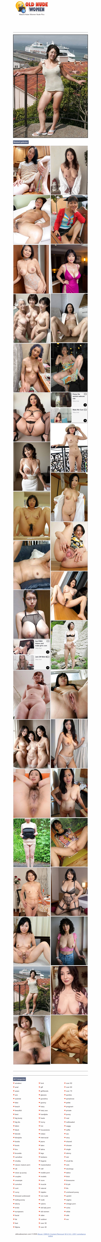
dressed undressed (21, 1196)
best (15, 1114)
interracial (43, 1138)
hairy (41, 1107)
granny (42, 1103)
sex (66, 1134)
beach (16, 1107)
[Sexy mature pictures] (31, 565)
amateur (17, 1083)
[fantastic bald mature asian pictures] (69, 694)
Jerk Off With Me (41, 657)
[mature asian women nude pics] (50, 137)
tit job (67, 1184)
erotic (16, 1208)
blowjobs (17, 1138)
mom (42, 1180)
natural (42, 1188)
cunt (15, 1188)
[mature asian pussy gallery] (69, 447)
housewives (44, 1130)
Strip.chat (76, 401)
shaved (68, 1141)
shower (68, 1145)
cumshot (17, 1184)
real (66, 1118)
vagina (67, 1200)
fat (15, 1219)
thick (67, 1176)
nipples (42, 1192)
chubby (17, 1161)
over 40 (43, 1227)
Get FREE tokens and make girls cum (41, 643)
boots (16, 1145)
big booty (17, 1118)
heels (42, 1118)
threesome (69, 1180)
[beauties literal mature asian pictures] (31, 793)
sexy (67, 1138)
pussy (67, 1114)
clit (15, 1169)
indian (42, 1134)
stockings (68, 1169)
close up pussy (20, 1173)
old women (44, 1212)
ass (15, 1095)
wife (66, 1215)
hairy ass (43, 1110)
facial (16, 1215)
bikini (16, 1126)
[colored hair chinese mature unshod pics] (31, 219)
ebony (16, 1204)
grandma (43, 1099)
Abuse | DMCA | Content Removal (51, 1234)
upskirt (67, 1196)
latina (42, 1149)
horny (42, 1122)
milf (41, 1169)
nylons (42, 1204)
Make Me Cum (78, 410)
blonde (16, 1134)
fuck (41, 1083)
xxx (66, 1219)
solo (66, 1165)
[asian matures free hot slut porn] (69, 546)
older (42, 1215)
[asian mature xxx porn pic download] (69, 497)
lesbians (43, 1157)
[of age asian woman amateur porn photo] (69, 219)
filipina (16, 1227)
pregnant (68, 1107)
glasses (43, 1095)
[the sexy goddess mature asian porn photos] (31, 417)
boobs (16, 1141)
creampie (17, 1180)
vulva (67, 1208)
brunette (17, 1153)
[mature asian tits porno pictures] (31, 941)
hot (41, 1126)
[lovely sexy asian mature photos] (31, 744)
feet (15, 1223)
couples (17, 1176)
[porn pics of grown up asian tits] (31, 515)
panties (68, 1095)
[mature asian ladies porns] (31, 694)
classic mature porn (21, 1165)
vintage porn (70, 1204)
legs (41, 1153)
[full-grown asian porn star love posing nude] (69, 891)
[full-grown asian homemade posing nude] (69, 1039)
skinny (67, 1153)
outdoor (43, 1219)
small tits (68, 1161)
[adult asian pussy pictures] (69, 170)
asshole (17, 1099)
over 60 (68, 1087)
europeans (18, 1212)
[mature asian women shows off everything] (69, 367)
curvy (16, 1192)
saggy (67, 1126)
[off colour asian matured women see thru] (69, 268)
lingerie (42, 1161)
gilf (41, 1087)
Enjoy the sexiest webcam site (79, 396)
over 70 (68, 1091)
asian (16, 1091)
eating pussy (19, 1200)
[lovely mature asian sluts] (31, 367)
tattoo (67, 1173)
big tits (16, 1122)
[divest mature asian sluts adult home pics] (69, 318)
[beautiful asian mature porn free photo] (69, 645)
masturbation (45, 1165)
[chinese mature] (31, 892)
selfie (67, 1130)
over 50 (68, 1083)
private (67, 1110)
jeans (42, 1141)
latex (41, 1145)
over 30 (43, 1223)
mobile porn (44, 1173)
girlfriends (43, 1091)
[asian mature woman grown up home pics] (31, 269)
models (42, 1176)
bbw (15, 1103)
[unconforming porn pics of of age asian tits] (31, 1040)
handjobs (43, 1114)
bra (15, 1149)
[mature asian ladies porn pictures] (31, 842)
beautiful (17, 1110)
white (67, 1212)
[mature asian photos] (69, 595)
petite (67, 1103)
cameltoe (17, 1157)
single (67, 1149)
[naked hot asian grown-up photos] (31, 318)
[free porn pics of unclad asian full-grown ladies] (31, 466)
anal (15, 1087)
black (16, 1130)
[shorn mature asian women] (69, 990)
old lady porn (45, 1208)
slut (66, 1157)
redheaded (69, 1122)
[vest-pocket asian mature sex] (31, 614)
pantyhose (69, 1099)
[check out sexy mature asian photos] (31, 170)
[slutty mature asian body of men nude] (69, 842)
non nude (43, 1196)
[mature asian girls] (69, 792)
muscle (42, 1184)
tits (66, 1188)
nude (42, 1200)
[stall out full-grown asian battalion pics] (69, 743)
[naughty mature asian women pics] (69, 940)
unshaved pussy (71, 1192)
